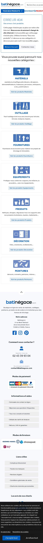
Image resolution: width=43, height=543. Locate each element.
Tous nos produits (11, 11)
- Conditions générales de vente (20, 480)
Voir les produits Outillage (21, 124)
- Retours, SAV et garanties (17, 425)
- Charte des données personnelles (21, 486)
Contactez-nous (27, 47)
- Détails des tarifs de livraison (18, 420)
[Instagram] (21, 332)
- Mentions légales (15, 475)
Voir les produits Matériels (21, 92)
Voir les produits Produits (21, 220)
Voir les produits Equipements (22, 188)
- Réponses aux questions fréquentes (21, 408)
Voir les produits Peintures (21, 279)
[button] (21, 532)
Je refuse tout (32, 538)
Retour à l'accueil (11, 47)
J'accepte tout (11, 538)
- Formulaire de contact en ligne (19, 402)
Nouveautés (30, 11)
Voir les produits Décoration (21, 250)
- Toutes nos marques (16, 469)
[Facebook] (15, 332)
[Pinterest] (27, 332)
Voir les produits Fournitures (21, 156)
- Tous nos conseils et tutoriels (19, 414)
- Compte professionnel (17, 463)
